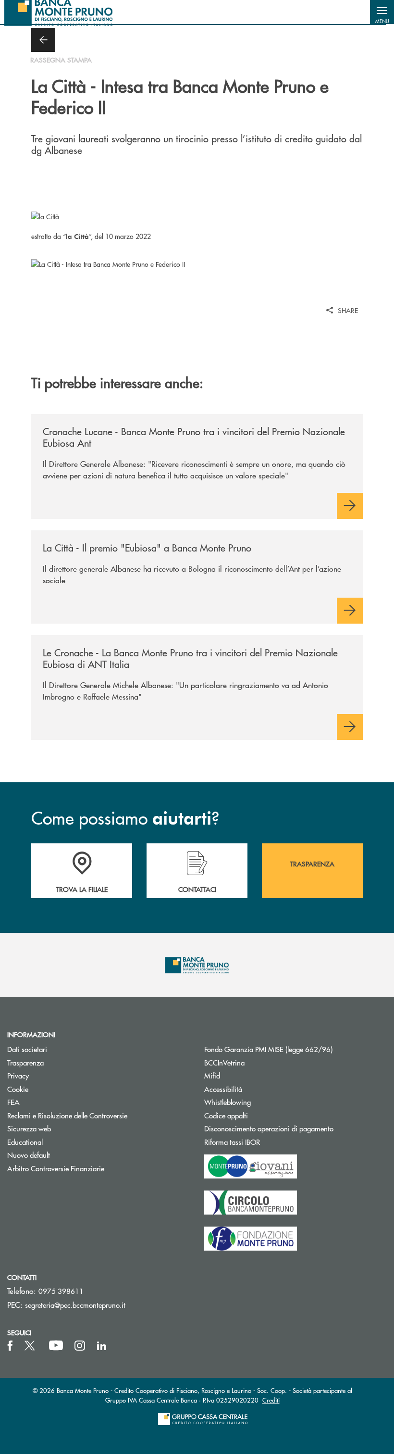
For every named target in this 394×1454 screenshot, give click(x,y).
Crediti (271, 1399)
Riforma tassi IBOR (268, 1142)
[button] (382, 12)
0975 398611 (61, 1291)
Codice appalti (262, 1115)
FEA (13, 1102)
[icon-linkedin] (102, 1346)
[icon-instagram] (79, 1346)
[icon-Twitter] (31, 1346)
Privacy (18, 1075)
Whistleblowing (227, 1102)
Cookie (17, 1089)
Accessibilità (223, 1089)
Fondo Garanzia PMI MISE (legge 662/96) (295, 1049)
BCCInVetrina (224, 1062)
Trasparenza (25, 1062)
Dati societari (27, 1049)
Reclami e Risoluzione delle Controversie (67, 1115)
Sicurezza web (29, 1128)
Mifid (212, 1075)
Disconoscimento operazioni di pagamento (268, 1128)
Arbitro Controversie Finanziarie (92, 1168)
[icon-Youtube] (56, 1346)
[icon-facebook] (10, 1346)
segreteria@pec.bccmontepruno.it (75, 1305)
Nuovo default (28, 1155)
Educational (25, 1142)
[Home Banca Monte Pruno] (58, 12)
